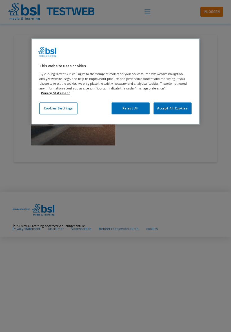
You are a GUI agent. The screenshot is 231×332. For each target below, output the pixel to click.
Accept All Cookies (172, 108)
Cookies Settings (58, 108)
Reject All (131, 108)
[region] (115, 81)
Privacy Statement (55, 93)
